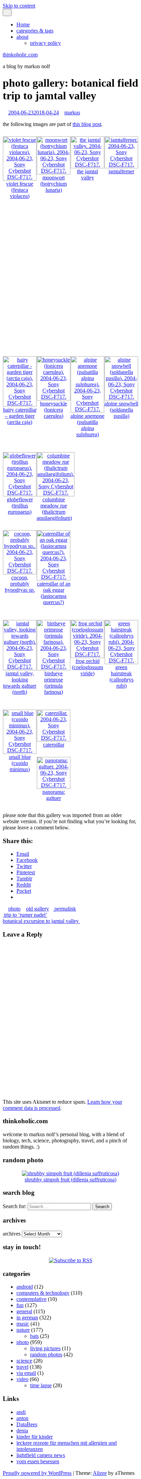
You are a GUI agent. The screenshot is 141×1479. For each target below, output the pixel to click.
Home (23, 24)
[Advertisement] (70, 280)
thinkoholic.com (20, 55)
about (22, 37)
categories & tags (34, 31)
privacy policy (45, 43)
